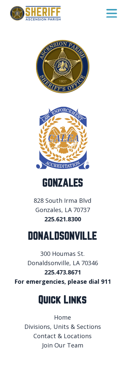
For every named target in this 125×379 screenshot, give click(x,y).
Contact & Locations (62, 336)
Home (62, 317)
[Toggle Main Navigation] (111, 13)
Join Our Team (62, 345)
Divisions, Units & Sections (62, 327)
